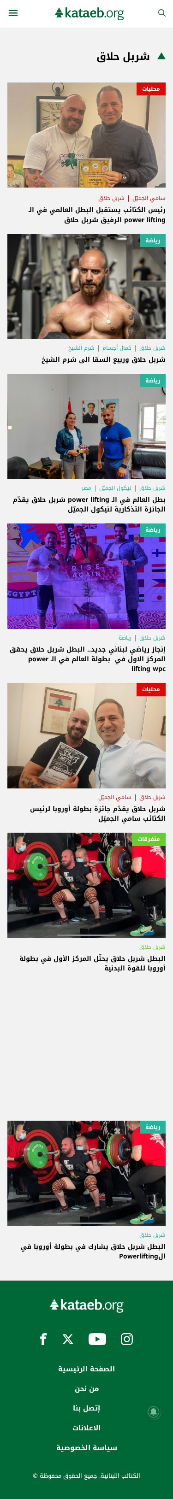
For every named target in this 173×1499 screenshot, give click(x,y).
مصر (86, 488)
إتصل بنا (86, 1408)
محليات (151, 89)
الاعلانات (86, 1428)
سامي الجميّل (149, 198)
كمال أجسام (116, 348)
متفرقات (148, 839)
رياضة (152, 240)
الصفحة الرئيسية (86, 1369)
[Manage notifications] (153, 1412)
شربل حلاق (111, 198)
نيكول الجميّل (115, 488)
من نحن (87, 1388)
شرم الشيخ (81, 348)
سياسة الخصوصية (86, 1447)
